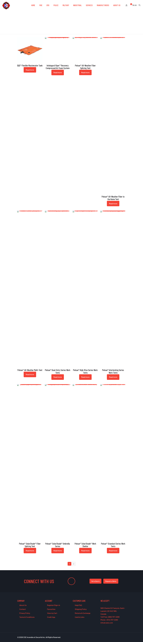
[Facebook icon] (114, 637)
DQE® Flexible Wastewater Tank (30, 65)
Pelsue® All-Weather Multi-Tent (29, 370)
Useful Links (79, 617)
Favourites (51, 609)
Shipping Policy (81, 609)
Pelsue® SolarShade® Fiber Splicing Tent (30, 545)
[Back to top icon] (133, 638)
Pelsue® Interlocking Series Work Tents (113, 371)
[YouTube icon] (118, 637)
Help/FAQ (78, 605)
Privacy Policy (24, 613)
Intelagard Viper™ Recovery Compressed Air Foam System (58, 66)
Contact (22, 609)
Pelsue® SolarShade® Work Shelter (85, 545)
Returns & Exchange (82, 613)
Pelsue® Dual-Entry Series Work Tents (57, 371)
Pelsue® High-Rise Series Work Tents (85, 371)
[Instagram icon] (123, 637)
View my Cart (52, 613)
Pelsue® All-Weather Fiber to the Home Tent (113, 198)
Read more (30, 70)
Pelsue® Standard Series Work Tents (113, 545)
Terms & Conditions (26, 617)
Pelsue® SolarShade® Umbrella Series (57, 545)
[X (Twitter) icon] (116, 637)
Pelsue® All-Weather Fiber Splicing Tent (85, 66)
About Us (22, 605)
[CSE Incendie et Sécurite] (6, 5)
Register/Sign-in (53, 605)
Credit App (51, 617)
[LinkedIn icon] (120, 637)
